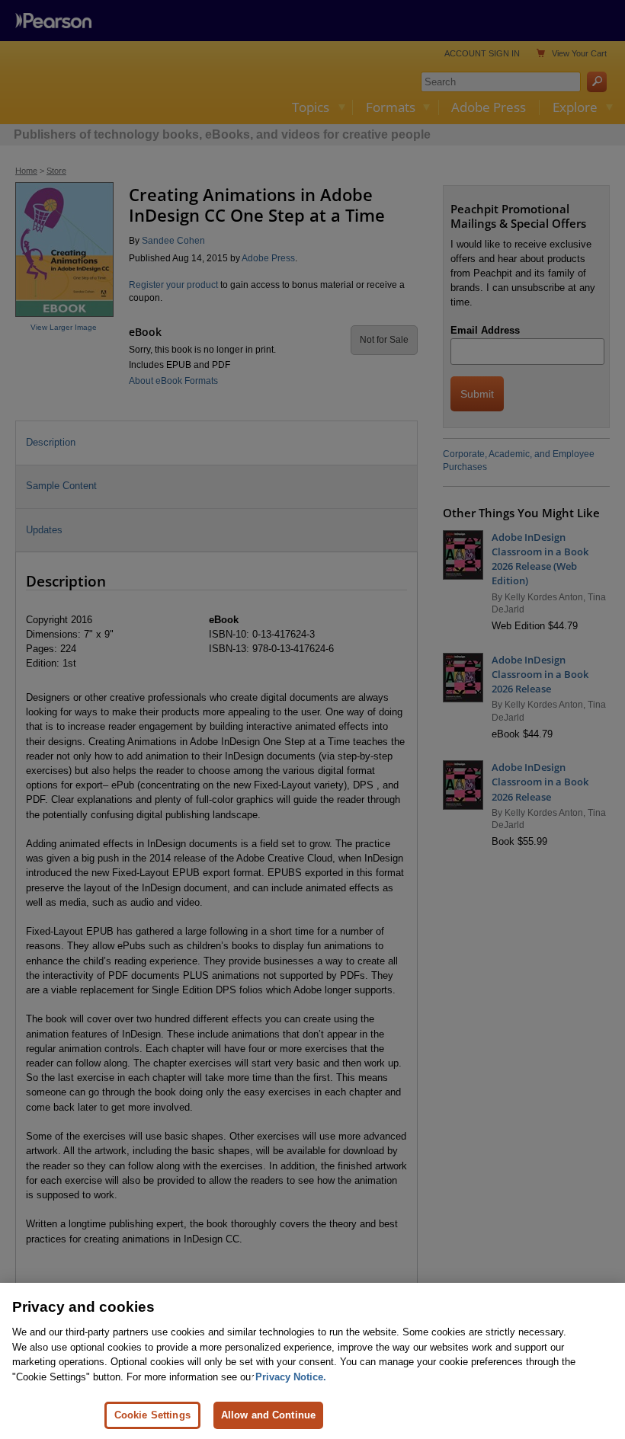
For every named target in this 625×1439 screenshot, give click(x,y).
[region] (312, 1361)
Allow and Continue (268, 1415)
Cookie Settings (152, 1415)
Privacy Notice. (290, 1377)
